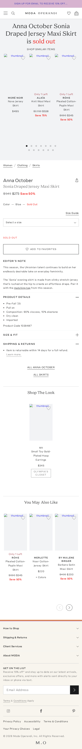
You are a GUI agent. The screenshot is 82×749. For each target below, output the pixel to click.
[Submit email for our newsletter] (74, 689)
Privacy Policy (12, 721)
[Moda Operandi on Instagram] (8, 711)
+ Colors (41, 577)
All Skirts (41, 374)
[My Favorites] (69, 13)
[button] (72, 606)
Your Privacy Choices (16, 728)
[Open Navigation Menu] (5, 13)
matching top (22, 287)
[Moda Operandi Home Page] (41, 13)
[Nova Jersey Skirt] (15, 72)
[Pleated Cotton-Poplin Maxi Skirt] (66, 72)
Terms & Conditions (56, 721)
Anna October (18, 180)
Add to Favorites (43, 249)
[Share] (77, 180)
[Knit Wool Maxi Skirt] (41, 72)
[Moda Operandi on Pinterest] (74, 711)
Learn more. (13, 354)
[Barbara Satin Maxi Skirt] (66, 532)
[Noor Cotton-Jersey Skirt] (41, 532)
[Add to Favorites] (23, 57)
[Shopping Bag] (76, 13)
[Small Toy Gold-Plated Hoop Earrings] (41, 422)
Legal (36, 728)
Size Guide (72, 213)
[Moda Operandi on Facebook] (41, 711)
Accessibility (32, 721)
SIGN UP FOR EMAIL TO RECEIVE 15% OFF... (41, 3)
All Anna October (41, 367)
